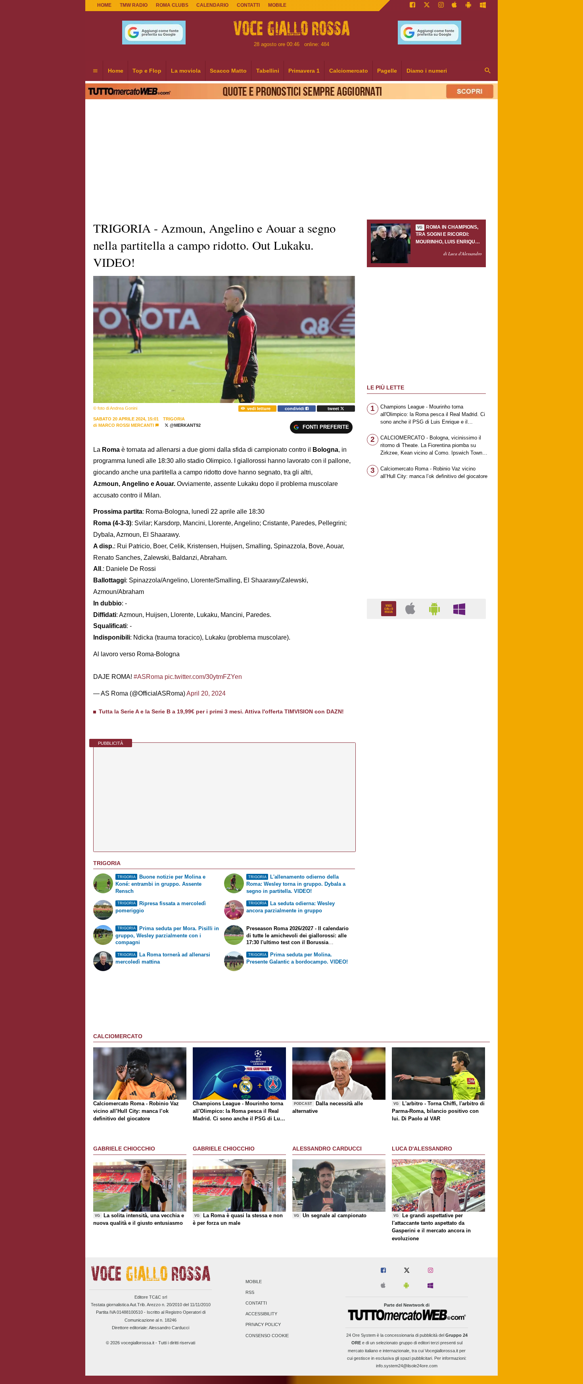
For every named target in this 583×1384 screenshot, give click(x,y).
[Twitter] (426, 5)
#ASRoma (148, 676)
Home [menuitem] (115, 70)
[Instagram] (441, 5)
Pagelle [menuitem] (387, 70)
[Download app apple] (455, 5)
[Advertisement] (426, 933)
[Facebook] (412, 5)
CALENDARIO (212, 5)
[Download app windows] (483, 5)
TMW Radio (134, 5)
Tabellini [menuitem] (267, 70)
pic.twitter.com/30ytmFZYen (203, 676)
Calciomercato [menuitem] (348, 70)
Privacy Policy (263, 1324)
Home (104, 5)
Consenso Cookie (267, 1335)
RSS (249, 1292)
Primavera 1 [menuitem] (304, 70)
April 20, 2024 (206, 693)
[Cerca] (488, 71)
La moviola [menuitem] (186, 70)
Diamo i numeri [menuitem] (427, 70)
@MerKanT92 (185, 425)
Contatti (256, 1303)
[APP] (390, 608)
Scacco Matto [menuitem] (228, 70)
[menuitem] (95, 71)
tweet (334, 408)
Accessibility (261, 1314)
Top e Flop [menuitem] (146, 70)
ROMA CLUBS (172, 5)
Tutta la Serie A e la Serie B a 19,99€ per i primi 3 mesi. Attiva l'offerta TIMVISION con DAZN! (221, 711)
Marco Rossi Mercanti (126, 425)
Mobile (253, 1281)
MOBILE (277, 5)
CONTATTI (248, 5)
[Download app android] (468, 5)
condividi (295, 408)
